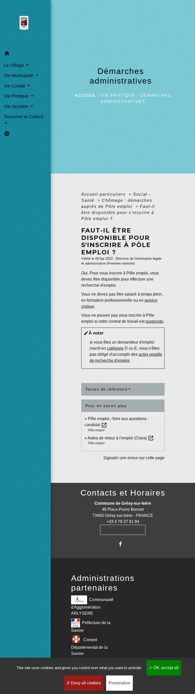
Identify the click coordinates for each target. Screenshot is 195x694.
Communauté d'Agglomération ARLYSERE (92, 606)
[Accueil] (25, 24)
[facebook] (123, 544)
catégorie (115, 348)
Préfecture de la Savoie (91, 626)
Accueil (85, 95)
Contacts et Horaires (122, 492)
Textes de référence (106, 389)
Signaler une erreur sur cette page (134, 458)
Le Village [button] (14, 65)
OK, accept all (165, 668)
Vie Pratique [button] (17, 96)
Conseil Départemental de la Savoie (89, 646)
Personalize (119, 683)
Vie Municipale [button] (19, 75)
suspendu (154, 321)
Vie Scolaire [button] (16, 106)
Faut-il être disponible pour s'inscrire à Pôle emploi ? (118, 212)
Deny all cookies (85, 683)
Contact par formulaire (123, 530)
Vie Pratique (118, 95)
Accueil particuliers (104, 194)
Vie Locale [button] (15, 85)
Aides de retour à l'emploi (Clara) (121, 438)
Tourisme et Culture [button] (23, 116)
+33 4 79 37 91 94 (123, 521)
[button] (25, 54)
